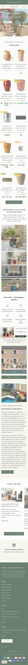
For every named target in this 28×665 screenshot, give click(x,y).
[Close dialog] (26, 328)
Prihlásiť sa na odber (21, 336)
